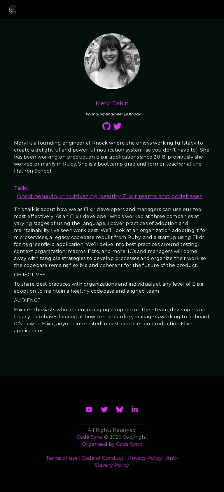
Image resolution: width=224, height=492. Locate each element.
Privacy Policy (145, 458)
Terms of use (62, 458)
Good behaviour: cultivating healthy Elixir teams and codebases (110, 196)
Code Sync (129, 444)
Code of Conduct (103, 458)
